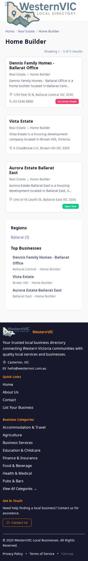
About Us (11, 392)
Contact (9, 399)
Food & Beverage (17, 465)
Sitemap (67, 554)
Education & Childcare (21, 450)
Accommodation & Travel (24, 427)
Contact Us (20, 522)
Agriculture (12, 434)
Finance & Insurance (20, 457)
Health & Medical (17, 473)
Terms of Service (42, 554)
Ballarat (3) (20, 237)
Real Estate (26, 31)
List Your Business (18, 407)
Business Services (18, 442)
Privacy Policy (13, 554)
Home (9, 31)
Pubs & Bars (13, 480)
